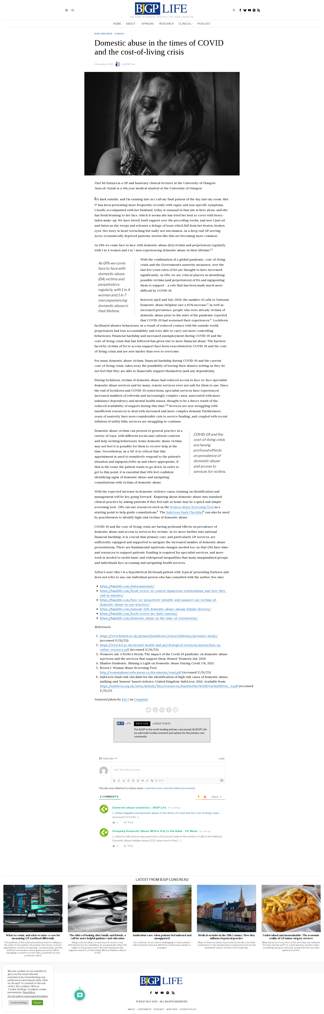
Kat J (125, 699)
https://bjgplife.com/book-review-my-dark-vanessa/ (139, 613)
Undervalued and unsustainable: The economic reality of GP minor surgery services (291, 937)
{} (156, 780)
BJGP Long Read (103, 34)
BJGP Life (130, 64)
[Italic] (119, 781)
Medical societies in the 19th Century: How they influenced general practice (226, 937)
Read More (29, 992)
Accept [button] (37, 1002)
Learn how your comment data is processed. (169, 788)
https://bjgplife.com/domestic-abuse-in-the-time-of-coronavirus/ (149, 618)
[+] (161, 780)
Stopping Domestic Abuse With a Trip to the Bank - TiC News (155, 831)
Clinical (119, 34)
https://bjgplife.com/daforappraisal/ (127, 586)
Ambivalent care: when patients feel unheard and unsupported (161, 937)
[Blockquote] (142, 781)
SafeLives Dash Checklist (184, 512)
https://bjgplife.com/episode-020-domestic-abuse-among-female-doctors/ (155, 609)
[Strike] (128, 781)
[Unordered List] (138, 781)
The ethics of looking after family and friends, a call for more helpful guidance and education (97, 937)
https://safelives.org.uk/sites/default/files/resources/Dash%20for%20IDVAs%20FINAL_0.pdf (169, 686)
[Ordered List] (133, 781)
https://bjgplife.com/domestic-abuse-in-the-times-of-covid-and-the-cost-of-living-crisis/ (167, 813)
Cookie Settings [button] (18, 1002)
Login (221, 758)
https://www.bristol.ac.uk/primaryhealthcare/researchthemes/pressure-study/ (159, 636)
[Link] (152, 781)
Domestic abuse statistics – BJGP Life (139, 807)
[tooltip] (240, 10)
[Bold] (114, 781)
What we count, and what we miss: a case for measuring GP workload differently (33, 937)
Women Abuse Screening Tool (192, 507)
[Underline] (123, 781)
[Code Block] (147, 781)
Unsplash (141, 699)
